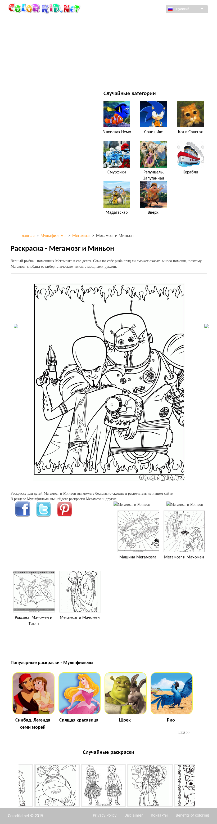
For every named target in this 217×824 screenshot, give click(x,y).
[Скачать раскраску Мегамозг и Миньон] (184, 504)
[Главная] (45, 8)
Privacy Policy (104, 815)
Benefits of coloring (192, 815)
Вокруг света (137, 21)
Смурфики (116, 172)
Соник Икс (153, 132)
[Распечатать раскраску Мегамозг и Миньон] (132, 504)
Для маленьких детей (42, 64)
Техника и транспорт (41, 21)
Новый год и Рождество (147, 64)
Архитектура (34, 32)
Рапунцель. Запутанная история (153, 178)
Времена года (35, 54)
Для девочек (137, 43)
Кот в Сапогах (190, 132)
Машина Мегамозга (137, 557)
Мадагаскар (117, 213)
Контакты (159, 815)
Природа (133, 75)
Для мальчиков (140, 54)
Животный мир (139, 32)
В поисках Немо (116, 132)
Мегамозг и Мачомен (184, 557)
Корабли (190, 172)
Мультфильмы (36, 43)
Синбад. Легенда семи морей (32, 724)
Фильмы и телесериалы (44, 75)
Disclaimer (133, 815)
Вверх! (154, 213)
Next (198, 786)
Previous (14, 786)
